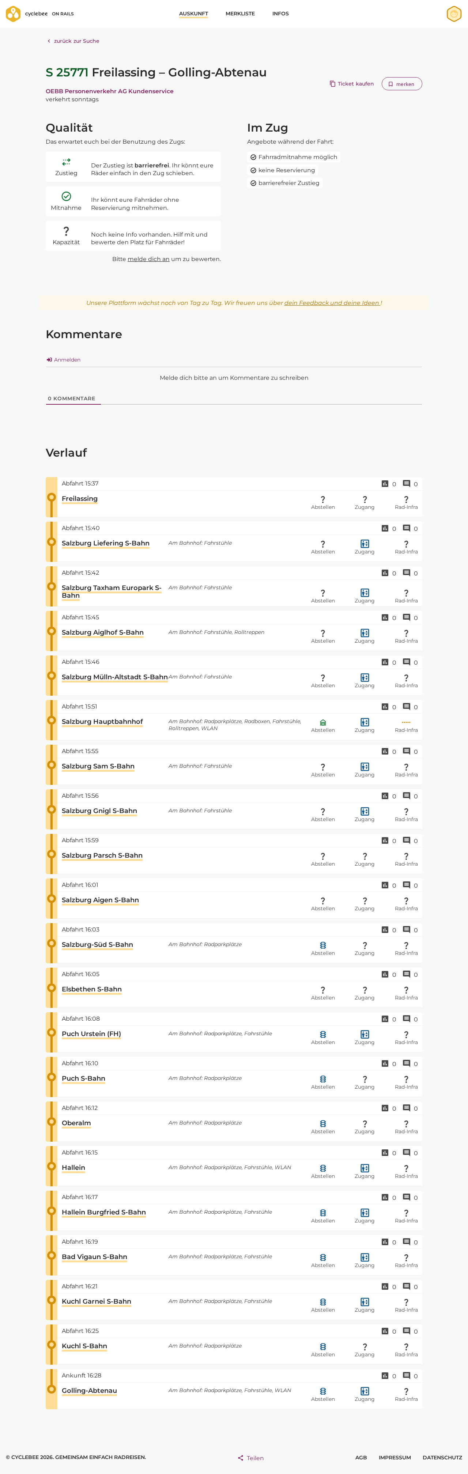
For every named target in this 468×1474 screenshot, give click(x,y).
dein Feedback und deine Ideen (332, 302)
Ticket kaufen (356, 83)
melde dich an (149, 259)
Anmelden (66, 359)
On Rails (63, 13)
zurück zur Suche (77, 41)
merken (405, 84)
